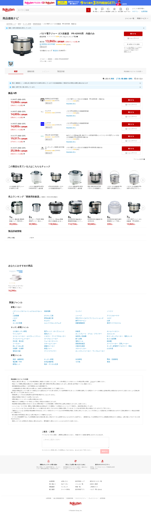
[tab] (15, 71)
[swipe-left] (8, 180)
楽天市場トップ (11, 24)
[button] (102, 10)
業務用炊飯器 (37, 24)
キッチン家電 (27, 24)
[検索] (88, 10)
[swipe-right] (143, 180)
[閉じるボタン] (144, 28)
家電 (19, 24)
